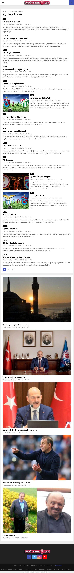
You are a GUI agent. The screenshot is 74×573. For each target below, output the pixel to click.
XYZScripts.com (47, 572)
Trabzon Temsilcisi (39, 100)
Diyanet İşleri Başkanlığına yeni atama (16, 325)
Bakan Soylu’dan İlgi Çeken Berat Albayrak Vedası (20, 430)
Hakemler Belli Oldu (11, 21)
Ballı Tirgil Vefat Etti (12, 52)
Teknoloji (68, 569)
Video (63, 569)
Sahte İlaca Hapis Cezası (13, 83)
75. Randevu (8, 160)
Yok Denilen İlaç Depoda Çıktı (15, 69)
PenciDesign (58, 565)
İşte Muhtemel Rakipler (40, 176)
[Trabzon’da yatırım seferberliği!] (37, 352)
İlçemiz (5, 50)
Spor (4, 19)
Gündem (5, 35)
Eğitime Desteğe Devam (13, 243)
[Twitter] (34, 557)
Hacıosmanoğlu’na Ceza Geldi (15, 38)
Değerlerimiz (42, 569)
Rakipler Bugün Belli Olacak (14, 131)
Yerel (35, 569)
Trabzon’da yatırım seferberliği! (14, 377)
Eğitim (10, 569)
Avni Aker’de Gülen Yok (40, 98)
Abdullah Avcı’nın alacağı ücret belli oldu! (17, 483)
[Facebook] (29, 557)
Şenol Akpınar (10, 24)
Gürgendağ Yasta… (9, 535)
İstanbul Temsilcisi (12, 327)
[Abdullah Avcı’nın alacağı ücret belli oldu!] (37, 457)
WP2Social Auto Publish (29, 572)
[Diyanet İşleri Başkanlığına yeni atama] (37, 299)
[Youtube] (45, 557)
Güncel (15, 569)
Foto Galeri (57, 569)
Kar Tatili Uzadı (9, 214)
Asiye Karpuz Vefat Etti (13, 145)
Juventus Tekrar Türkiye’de (14, 117)
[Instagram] (39, 557)
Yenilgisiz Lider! (37, 195)
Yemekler (49, 569)
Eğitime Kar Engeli (11, 229)
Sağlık (4, 66)
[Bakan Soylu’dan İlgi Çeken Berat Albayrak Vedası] (37, 405)
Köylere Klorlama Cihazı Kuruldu (16, 257)
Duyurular (3, 569)
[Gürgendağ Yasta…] (37, 510)
